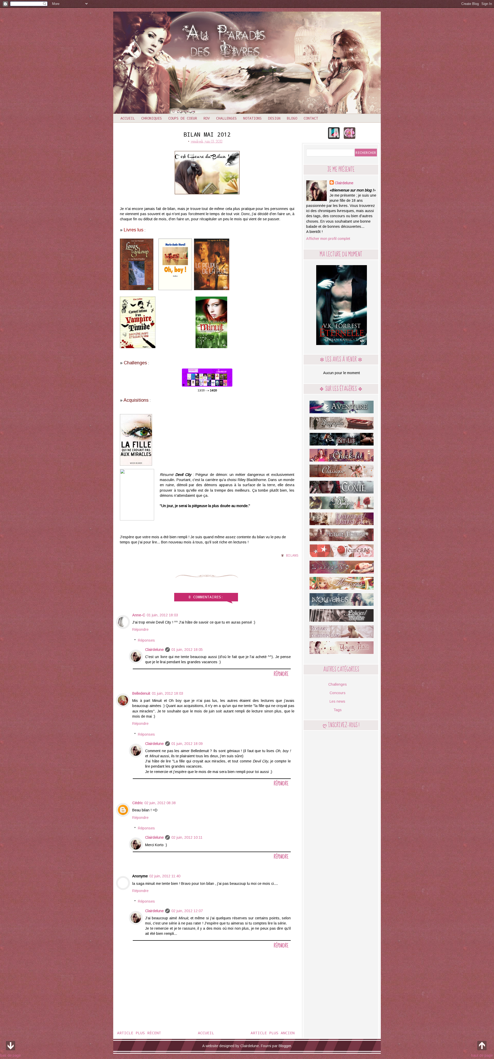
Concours (338, 693)
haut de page (482, 1055)
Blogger (285, 1046)
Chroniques (151, 118)
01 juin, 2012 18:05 (187, 650)
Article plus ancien (273, 1032)
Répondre (140, 629)
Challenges (226, 118)
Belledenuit (141, 693)
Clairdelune (154, 650)
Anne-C (138, 615)
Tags (337, 710)
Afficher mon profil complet (328, 239)
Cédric (137, 803)
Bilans (292, 555)
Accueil (127, 118)
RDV (207, 118)
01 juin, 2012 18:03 (162, 615)
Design (274, 118)
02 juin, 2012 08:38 (160, 803)
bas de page (10, 1055)
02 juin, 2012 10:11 (186, 837)
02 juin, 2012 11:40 (164, 876)
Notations (252, 118)
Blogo (292, 118)
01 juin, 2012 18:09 (187, 744)
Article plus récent (139, 1032)
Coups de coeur (182, 118)
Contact (311, 118)
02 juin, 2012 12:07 (187, 911)
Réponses (146, 640)
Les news (337, 701)
